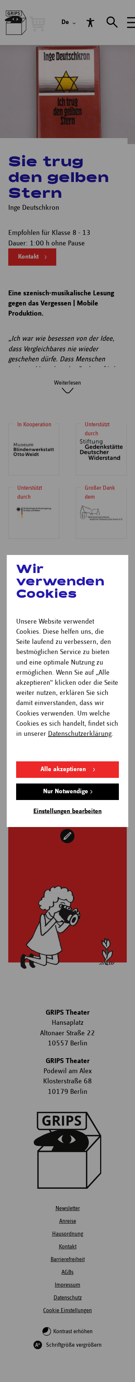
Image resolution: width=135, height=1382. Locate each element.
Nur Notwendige (65, 792)
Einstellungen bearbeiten (67, 811)
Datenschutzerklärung (79, 734)
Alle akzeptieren (63, 769)
